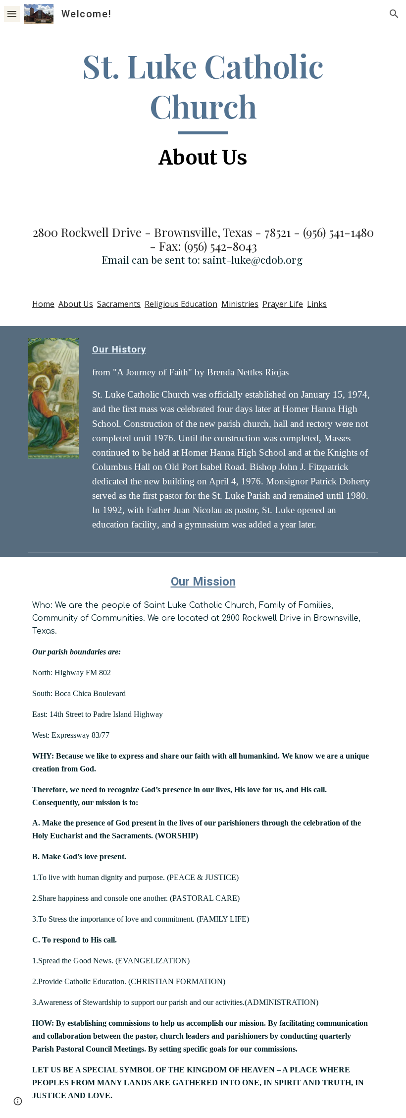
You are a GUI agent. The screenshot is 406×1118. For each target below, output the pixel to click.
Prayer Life (282, 303)
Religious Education (181, 303)
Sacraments (119, 303)
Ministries (239, 303)
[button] (12, 13)
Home (43, 303)
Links (317, 303)
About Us (75, 303)
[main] (203, 109)
